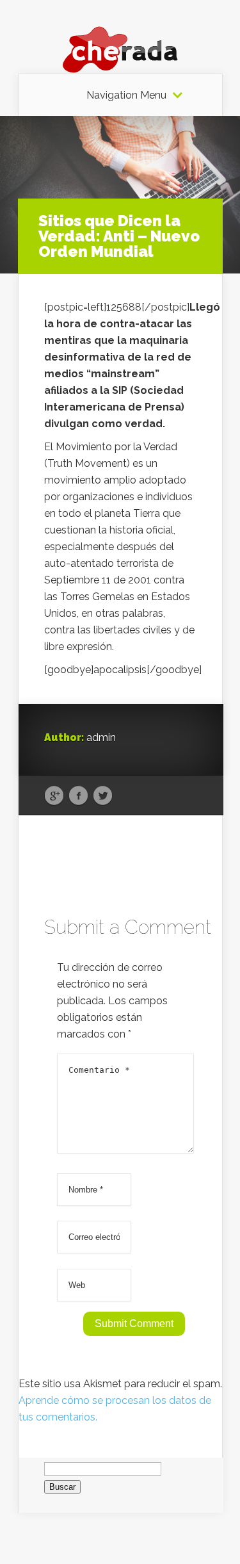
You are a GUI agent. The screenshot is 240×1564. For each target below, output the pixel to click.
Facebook (78, 796)
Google (54, 796)
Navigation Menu (126, 95)
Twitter (103, 796)
